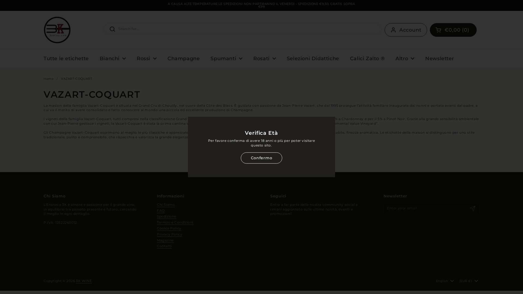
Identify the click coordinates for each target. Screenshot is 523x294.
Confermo (261, 158)
